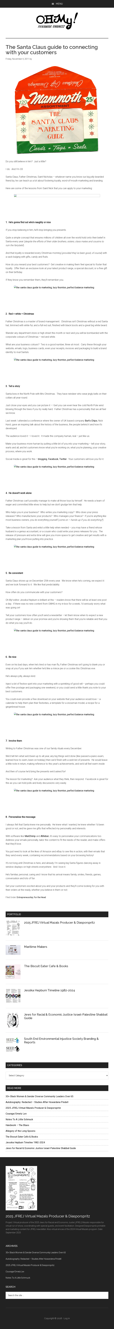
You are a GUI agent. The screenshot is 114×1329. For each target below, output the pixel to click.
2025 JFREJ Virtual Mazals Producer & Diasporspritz (59, 922)
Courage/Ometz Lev (16, 1113)
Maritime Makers (35, 947)
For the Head (40, 897)
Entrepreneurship (25, 897)
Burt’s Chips (91, 420)
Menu (59, 3)
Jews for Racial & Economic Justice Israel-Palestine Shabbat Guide (41, 1148)
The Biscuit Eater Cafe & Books (46, 966)
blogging (42, 459)
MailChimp (30, 836)
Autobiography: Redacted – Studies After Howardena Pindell (37, 1102)
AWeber (45, 836)
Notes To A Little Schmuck (19, 1119)
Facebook (53, 459)
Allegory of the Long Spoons (20, 1131)
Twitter (63, 459)
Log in (67, 1318)
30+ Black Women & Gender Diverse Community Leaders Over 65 (39, 1096)
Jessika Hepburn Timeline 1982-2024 (49, 990)
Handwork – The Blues (17, 1125)
